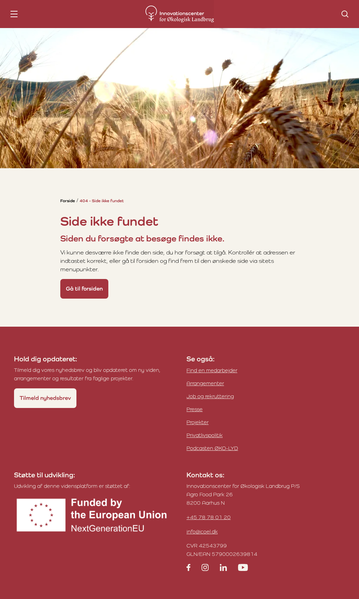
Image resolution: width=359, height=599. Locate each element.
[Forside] (179, 14)
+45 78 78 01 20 (209, 517)
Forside (67, 200)
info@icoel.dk (202, 532)
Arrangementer (205, 383)
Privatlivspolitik (205, 435)
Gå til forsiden (84, 288)
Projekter (198, 422)
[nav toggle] (14, 14)
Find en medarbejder (212, 370)
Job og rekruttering (210, 396)
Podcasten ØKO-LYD (212, 448)
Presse (195, 409)
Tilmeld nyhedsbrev (45, 398)
